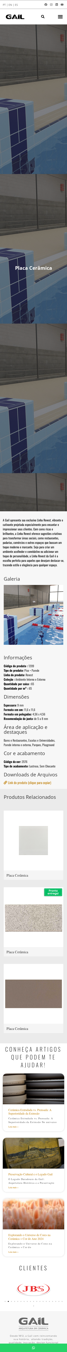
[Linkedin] (56, 4)
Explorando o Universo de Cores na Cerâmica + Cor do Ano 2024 (29, 1236)
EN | (11, 5)
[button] (43, 17)
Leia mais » (13, 1126)
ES (16, 5)
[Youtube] (62, 4)
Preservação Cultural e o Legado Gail (30, 1174)
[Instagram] (51, 4)
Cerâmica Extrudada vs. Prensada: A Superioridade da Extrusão (30, 1111)
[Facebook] (46, 4)
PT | (5, 5)
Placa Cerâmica (17, 875)
